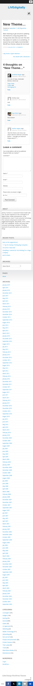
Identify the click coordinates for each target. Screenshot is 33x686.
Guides (4, 623)
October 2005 (6, 569)
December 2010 (7, 405)
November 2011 (7, 384)
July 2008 (5, 481)
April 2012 (5, 371)
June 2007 (5, 516)
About (4, 276)
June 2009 (5, 451)
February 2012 (7, 376)
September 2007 (7, 507)
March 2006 (6, 556)
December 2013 (7, 338)
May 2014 (5, 328)
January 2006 (6, 561)
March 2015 (6, 303)
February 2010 (7, 432)
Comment (6, 155)
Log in (4, 661)
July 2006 (5, 545)
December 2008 (7, 467)
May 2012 (5, 368)
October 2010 (6, 411)
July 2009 (5, 448)
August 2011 (6, 392)
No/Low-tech (11, 47)
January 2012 (6, 379)
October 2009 (6, 440)
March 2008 (6, 491)
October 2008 (6, 473)
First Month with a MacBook (21, 56)
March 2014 (6, 333)
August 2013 (6, 344)
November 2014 (7, 314)
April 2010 (5, 427)
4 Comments (19, 47)
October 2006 (6, 537)
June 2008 (5, 483)
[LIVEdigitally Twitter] (29, 13)
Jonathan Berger (16, 74)
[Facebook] (8, 684)
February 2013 (7, 352)
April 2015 (5, 301)
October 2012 (6, 360)
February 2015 (7, 306)
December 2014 (7, 312)
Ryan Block (15, 113)
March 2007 (6, 524)
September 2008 (7, 475)
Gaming (5, 618)
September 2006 (7, 540)
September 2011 (7, 389)
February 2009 (7, 462)
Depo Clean (10, 83)
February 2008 (7, 494)
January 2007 (6, 529)
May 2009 (5, 454)
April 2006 (5, 553)
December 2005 (7, 564)
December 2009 (7, 438)
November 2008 (7, 470)
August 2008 (6, 478)
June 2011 (5, 395)
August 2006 (6, 542)
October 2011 (6, 387)
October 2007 (6, 505)
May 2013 (5, 349)
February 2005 (7, 591)
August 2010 (6, 416)
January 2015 (6, 309)
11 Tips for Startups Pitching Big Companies (15, 245)
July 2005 (5, 577)
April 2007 (5, 521)
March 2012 (6, 373)
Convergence (6, 613)
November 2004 (7, 599)
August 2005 (6, 575)
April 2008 (5, 489)
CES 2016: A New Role (9, 248)
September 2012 (7, 363)
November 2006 (7, 534)
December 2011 (7, 381)
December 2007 (7, 499)
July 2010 (5, 419)
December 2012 (7, 357)
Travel (4, 648)
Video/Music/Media (8, 650)
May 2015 (5, 298)
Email (5, 179)
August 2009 (6, 446)
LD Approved (6, 626)
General (5, 621)
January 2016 (6, 290)
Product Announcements (10, 639)
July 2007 (5, 513)
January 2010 (6, 435)
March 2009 (6, 459)
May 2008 (5, 486)
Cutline (9, 85)
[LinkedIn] (19, 684)
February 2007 (7, 526)
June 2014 (5, 325)
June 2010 (5, 422)
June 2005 (5, 580)
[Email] (25, 684)
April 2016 (5, 287)
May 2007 (5, 518)
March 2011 (6, 397)
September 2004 (7, 604)
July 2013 (5, 346)
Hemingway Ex (11, 87)
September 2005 (7, 572)
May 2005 (5, 583)
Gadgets (5, 615)
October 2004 (6, 601)
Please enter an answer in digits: (12, 192)
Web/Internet (6, 653)
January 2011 (6, 403)
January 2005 (6, 593)
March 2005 (6, 588)
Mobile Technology (8, 631)
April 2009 (5, 456)
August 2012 (6, 365)
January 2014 (6, 336)
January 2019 (6, 285)
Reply (8, 89)
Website (5, 186)
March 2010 (6, 430)
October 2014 (6, 317)
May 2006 (5, 550)
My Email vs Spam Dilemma (12, 53)
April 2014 (5, 330)
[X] (14, 684)
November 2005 (7, 566)
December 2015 (7, 293)
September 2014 (7, 320)
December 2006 (7, 532)
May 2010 (5, 424)
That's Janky (6, 645)
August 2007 (6, 510)
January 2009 (6, 465)
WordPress (6, 664)
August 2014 (6, 322)
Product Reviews (7, 642)
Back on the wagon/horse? (10, 242)
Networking (6, 634)
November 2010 (7, 408)
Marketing (5, 629)
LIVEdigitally (16, 7)
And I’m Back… (7, 255)
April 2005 (5, 585)
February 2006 (7, 558)
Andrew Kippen (16, 128)
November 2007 (7, 502)
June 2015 (5, 295)
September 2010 (7, 414)
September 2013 (7, 341)
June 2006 (5, 548)
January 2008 (6, 497)
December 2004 (7, 596)
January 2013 (6, 354)
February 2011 (7, 400)
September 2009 (7, 443)
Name (5, 173)
